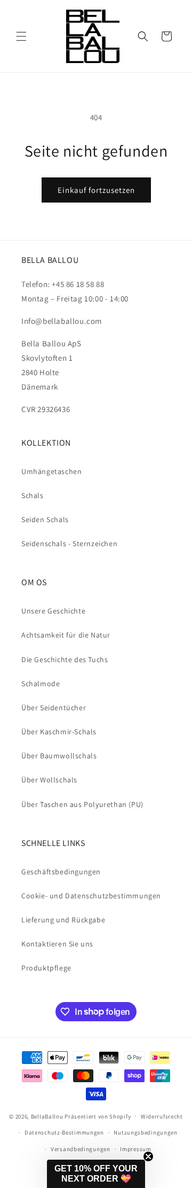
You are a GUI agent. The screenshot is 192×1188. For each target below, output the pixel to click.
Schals (32, 495)
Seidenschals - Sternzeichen (69, 543)
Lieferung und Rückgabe (63, 920)
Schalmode (40, 683)
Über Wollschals (49, 780)
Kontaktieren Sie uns (57, 944)
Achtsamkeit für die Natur (65, 635)
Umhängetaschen (51, 471)
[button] (21, 36)
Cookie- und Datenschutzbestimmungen (91, 895)
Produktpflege (46, 968)
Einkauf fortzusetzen (96, 190)
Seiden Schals (45, 519)
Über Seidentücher (53, 707)
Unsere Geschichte (53, 611)
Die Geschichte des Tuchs (64, 659)
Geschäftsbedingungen (61, 871)
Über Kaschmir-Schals (59, 731)
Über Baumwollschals (59, 755)
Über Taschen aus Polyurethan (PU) (82, 804)
